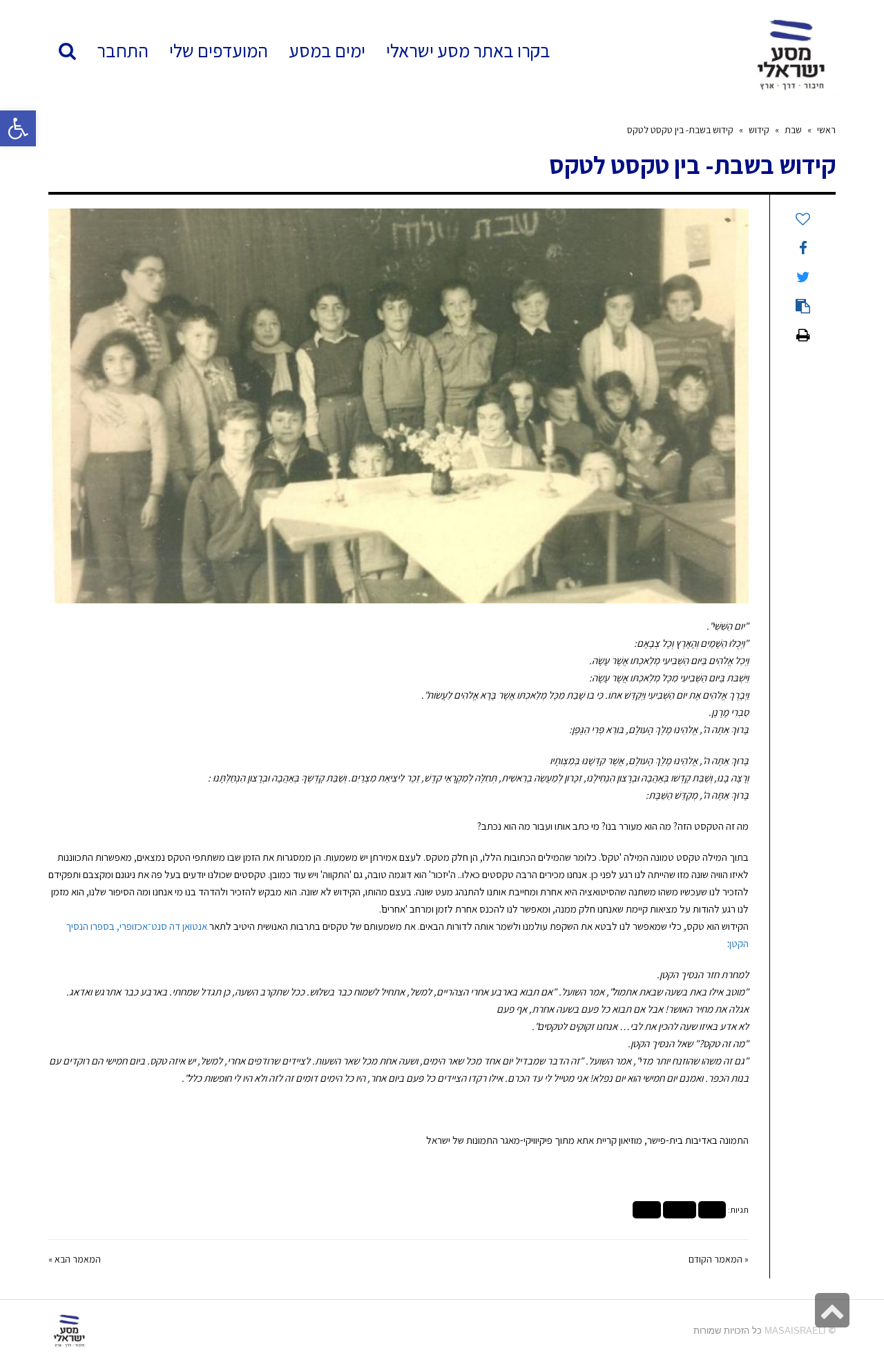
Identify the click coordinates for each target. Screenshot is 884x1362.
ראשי (826, 130)
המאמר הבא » (74, 1259)
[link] (218, 50)
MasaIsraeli (795, 1330)
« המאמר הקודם (719, 1259)
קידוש (759, 130)
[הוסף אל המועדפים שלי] (802, 219)
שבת (793, 130)
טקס (712, 1210)
